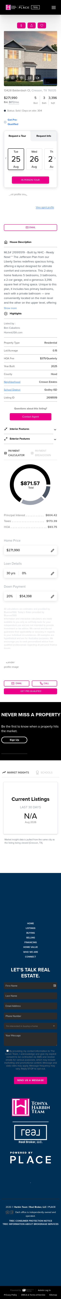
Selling (30, 937)
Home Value (30, 947)
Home (30, 923)
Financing (30, 942)
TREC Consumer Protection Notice (30, 1221)
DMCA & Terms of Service (33, 1295)
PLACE (51, 1207)
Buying (30, 933)
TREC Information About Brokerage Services (30, 1224)
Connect (30, 956)
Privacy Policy (10, 1295)
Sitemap (53, 1295)
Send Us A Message (30, 1080)
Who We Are (30, 952)
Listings (30, 928)
